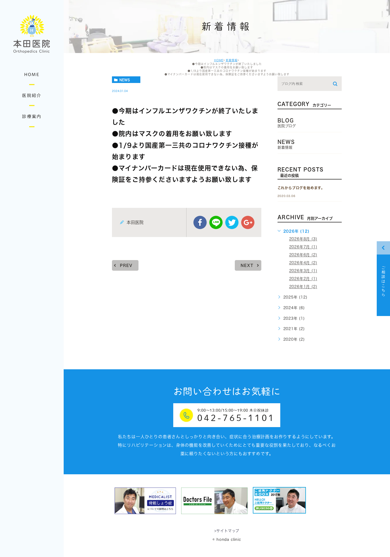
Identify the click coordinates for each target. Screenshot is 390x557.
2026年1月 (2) (303, 287)
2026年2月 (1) (303, 279)
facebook (200, 222)
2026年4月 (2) (303, 263)
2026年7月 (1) (303, 247)
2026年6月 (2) (303, 255)
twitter (232, 222)
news (124, 79)
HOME (218, 60)
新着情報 (231, 60)
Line (216, 222)
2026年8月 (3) (303, 239)
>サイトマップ (227, 531)
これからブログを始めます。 (301, 188)
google (247, 222)
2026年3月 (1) (303, 271)
